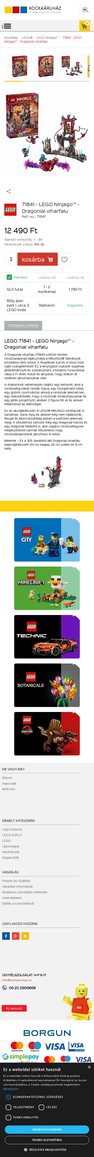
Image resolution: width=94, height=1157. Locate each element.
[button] (47, 1149)
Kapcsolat (9, 783)
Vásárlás (10, 872)
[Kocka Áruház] (28, 10)
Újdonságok (11, 846)
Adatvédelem (12, 897)
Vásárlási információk (17, 886)
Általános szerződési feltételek (24, 892)
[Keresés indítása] (85, 9)
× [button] (89, 1067)
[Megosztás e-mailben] (8, 192)
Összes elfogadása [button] (47, 1129)
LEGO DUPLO (12, 835)
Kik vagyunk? (13, 769)
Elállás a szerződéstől (18, 903)
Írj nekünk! (14, 1008)
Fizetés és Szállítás (16, 880)
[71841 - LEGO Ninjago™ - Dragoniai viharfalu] (47, 131)
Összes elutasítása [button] (47, 1140)
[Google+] (15, 936)
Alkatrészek (11, 851)
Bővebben (11, 1089)
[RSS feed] (25, 936)
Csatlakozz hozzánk (20, 923)
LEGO (6, 840)
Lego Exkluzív (12, 829)
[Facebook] (6, 936)
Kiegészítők (10, 857)
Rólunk (7, 777)
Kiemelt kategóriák (18, 820)
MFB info (8, 789)
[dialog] (47, 1110)
